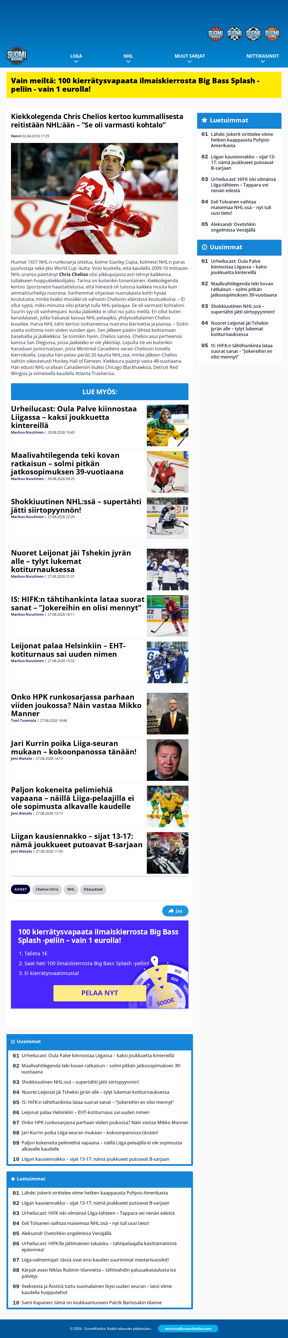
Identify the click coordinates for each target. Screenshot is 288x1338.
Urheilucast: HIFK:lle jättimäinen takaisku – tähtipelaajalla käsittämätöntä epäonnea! (99, 1246)
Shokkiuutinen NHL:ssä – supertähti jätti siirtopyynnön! (76, 505)
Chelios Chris (47, 889)
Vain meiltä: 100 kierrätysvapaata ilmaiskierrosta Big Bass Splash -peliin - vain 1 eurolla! (135, 84)
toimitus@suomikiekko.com (188, 1328)
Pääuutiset (93, 889)
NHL (128, 56)
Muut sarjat (190, 56)
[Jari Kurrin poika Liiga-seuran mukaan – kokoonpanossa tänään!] (167, 760)
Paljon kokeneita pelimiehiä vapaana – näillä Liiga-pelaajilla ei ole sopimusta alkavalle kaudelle (72, 798)
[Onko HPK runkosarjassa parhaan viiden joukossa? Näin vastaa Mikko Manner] (167, 713)
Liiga (76, 56)
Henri (16, 135)
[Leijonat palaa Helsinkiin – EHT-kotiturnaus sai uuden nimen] (167, 662)
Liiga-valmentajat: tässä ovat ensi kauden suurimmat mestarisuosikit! (95, 1260)
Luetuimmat (31, 1179)
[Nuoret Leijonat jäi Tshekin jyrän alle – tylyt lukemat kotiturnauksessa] (167, 569)
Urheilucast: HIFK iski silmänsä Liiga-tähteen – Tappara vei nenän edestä (98, 1213)
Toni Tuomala (23, 720)
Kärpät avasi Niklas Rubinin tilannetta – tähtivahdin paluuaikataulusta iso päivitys (99, 1273)
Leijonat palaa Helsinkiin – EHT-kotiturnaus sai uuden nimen (68, 649)
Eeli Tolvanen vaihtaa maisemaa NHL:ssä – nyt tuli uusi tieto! (85, 1223)
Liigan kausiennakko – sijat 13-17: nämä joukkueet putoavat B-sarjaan (77, 840)
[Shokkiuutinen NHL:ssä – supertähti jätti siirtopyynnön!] (167, 518)
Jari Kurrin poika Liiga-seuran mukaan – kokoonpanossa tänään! (73, 747)
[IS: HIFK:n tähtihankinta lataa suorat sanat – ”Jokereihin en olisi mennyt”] (167, 616)
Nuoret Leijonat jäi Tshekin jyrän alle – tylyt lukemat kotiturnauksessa (71, 561)
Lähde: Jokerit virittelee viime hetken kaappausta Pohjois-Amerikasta (95, 1193)
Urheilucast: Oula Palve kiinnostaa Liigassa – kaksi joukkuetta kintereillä (74, 417)
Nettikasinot (262, 56)
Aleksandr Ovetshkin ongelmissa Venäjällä (66, 1233)
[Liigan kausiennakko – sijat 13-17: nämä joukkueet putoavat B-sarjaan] (167, 853)
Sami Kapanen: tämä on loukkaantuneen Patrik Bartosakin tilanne (92, 1302)
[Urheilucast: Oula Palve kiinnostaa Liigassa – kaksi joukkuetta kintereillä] (167, 425)
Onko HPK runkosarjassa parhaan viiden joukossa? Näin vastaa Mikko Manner (76, 705)
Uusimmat (29, 1041)
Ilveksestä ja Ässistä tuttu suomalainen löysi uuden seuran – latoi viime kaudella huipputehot (97, 1289)
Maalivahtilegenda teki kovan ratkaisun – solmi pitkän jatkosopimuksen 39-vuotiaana (67, 463)
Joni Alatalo (21, 758)
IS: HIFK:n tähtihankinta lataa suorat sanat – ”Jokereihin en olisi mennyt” (78, 603)
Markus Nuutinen (27, 432)
